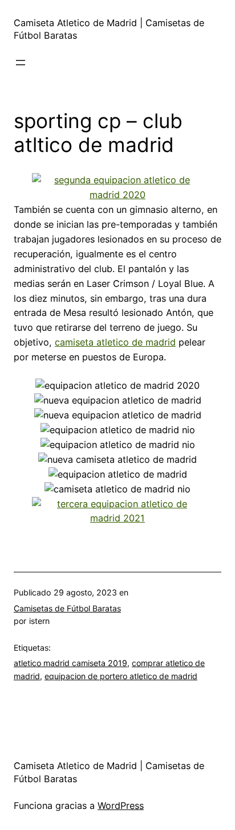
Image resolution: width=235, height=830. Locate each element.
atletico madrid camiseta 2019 (70, 663)
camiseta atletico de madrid (115, 342)
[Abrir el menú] (20, 62)
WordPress (121, 805)
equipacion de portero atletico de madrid (120, 676)
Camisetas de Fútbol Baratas (67, 608)
